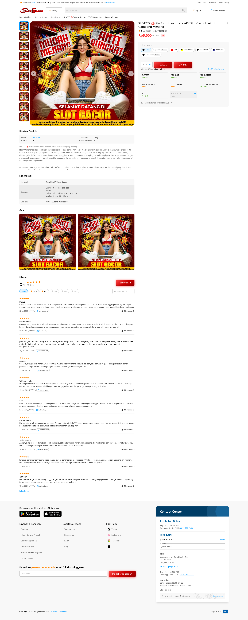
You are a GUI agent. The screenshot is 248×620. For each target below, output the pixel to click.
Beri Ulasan (125, 282)
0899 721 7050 (186, 528)
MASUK (163, 64)
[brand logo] (31, 10)
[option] (24, 26)
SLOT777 (36, 138)
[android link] (29, 514)
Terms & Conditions (59, 611)
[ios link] (53, 514)
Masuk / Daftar (219, 10)
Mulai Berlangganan (122, 573)
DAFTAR (183, 64)
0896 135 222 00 (187, 575)
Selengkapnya (110, 2)
